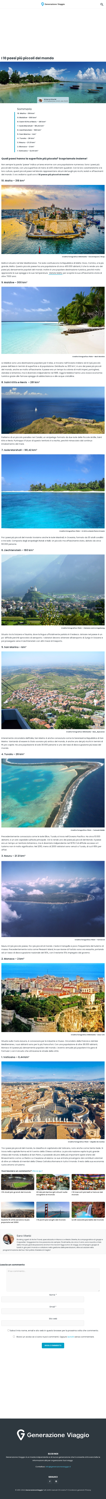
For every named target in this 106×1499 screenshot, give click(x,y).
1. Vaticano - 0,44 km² (27, 150)
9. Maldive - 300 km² (27, 117)
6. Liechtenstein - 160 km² (29, 130)
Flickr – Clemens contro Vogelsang (91, 628)
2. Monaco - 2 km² (25, 146)
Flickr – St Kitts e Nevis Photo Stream (90, 531)
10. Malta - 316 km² (26, 113)
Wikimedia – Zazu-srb (96, 1035)
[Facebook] (50, 1481)
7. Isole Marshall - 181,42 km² (30, 126)
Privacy (88, 1490)
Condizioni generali (76, 1490)
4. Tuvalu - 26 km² (26, 138)
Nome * (53, 1294)
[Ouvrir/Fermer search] (102, 4)
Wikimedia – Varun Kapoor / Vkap (91, 257)
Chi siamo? (62, 1490)
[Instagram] (56, 1481)
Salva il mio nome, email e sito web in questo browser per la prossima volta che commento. (54, 1330)
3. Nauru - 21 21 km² (26, 142)
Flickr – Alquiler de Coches (94, 1142)
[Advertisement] (53, 34)
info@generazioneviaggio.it (58, 1466)
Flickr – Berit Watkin (97, 357)
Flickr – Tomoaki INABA (96, 830)
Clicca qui (37, 1171)
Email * (53, 1306)
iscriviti (70, 1336)
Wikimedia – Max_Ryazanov (94, 732)
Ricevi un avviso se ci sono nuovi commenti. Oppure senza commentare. (55, 1336)
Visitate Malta (55, 273)
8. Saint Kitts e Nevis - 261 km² (31, 121)
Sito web (53, 1318)
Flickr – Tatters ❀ (98, 940)
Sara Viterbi (51, 99)
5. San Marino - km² (26, 134)
